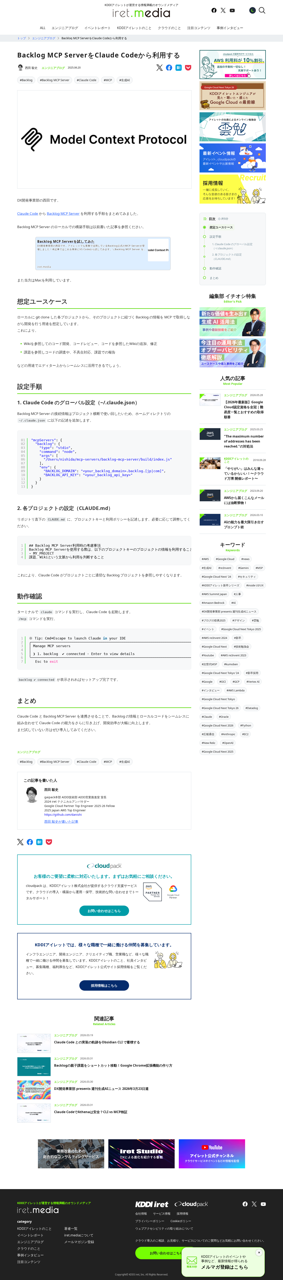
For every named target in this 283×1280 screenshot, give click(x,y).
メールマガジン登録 (79, 1242)
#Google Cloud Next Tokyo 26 (220, 708)
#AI (233, 603)
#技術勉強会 (241, 646)
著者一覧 (70, 1228)
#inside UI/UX (255, 585)
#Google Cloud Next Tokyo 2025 (241, 629)
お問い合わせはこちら (104, 910)
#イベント (208, 629)
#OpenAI (227, 743)
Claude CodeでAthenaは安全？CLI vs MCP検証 (90, 1112)
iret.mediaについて (78, 1235)
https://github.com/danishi (63, 815)
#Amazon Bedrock (213, 603)
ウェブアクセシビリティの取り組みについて (164, 1228)
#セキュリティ (247, 576)
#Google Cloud (225, 559)
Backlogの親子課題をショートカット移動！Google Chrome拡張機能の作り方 (113, 1065)
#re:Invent (224, 568)
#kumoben (231, 664)
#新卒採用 (252, 673)
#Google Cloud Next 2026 (217, 725)
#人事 (237, 594)
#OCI (222, 681)
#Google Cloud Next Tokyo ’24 (220, 673)
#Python (245, 725)
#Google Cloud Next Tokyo (218, 699)
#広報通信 (208, 734)
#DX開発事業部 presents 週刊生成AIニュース (229, 611)
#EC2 (245, 734)
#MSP (259, 568)
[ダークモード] (252, 10)
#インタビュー (211, 690)
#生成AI (124, 80)
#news (245, 559)
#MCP (108, 80)
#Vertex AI (253, 681)
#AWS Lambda (235, 690)
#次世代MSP (209, 664)
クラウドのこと (169, 28)
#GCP (236, 681)
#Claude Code (86, 80)
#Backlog (26, 80)
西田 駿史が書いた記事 (61, 821)
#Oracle (224, 717)
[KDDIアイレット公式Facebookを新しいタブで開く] (214, 10)
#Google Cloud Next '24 (216, 576)
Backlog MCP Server (63, 213)
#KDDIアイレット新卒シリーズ (220, 585)
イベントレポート (97, 28)
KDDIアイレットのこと (134, 28)
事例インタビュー (230, 28)
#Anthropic (228, 734)
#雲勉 (255, 620)
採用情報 (182, 1213)
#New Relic (208, 743)
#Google (207, 681)
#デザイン (238, 620)
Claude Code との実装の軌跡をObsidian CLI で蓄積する (97, 1042)
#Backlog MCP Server (54, 80)
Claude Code (27, 213)
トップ (21, 38)
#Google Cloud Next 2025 (217, 751)
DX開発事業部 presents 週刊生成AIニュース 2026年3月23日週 (101, 1088)
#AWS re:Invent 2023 (233, 655)
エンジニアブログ (65, 28)
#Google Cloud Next (214, 646)
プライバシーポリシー (149, 1221)
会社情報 (141, 1213)
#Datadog (252, 708)
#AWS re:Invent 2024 (214, 638)
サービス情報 (162, 1213)
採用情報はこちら (104, 985)
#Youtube (208, 655)
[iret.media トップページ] (38, 1212)
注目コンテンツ (198, 28)
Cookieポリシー (181, 1221)
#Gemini (243, 568)
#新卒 (237, 638)
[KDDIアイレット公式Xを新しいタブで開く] (223, 10)
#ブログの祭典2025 (213, 620)
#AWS (205, 559)
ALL (42, 28)
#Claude (207, 717)
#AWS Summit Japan (214, 594)
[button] (262, 10)
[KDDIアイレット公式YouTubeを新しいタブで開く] (232, 10)
